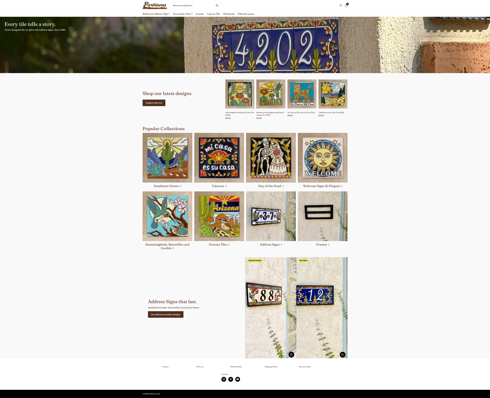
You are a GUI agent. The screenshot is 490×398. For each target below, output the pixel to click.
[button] (342, 94)
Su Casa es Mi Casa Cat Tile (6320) (301, 113)
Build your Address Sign (155, 13)
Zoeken (217, 5)
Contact (165, 366)
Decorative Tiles (182, 13)
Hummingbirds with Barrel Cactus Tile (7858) (239, 114)
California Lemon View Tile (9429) (331, 113)
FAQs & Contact (246, 13)
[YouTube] (237, 379)
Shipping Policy (271, 366)
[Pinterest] (230, 379)
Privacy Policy (305, 366)
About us (200, 366)
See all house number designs (165, 314)
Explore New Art (154, 103)
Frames (200, 13)
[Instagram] (223, 379)
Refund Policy (236, 366)
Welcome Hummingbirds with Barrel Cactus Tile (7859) (270, 114)
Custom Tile (213, 13)
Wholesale (229, 13)
